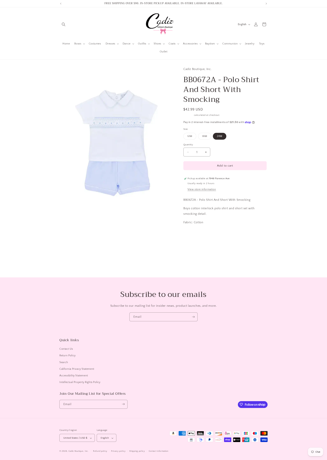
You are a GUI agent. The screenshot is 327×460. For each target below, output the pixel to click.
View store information (202, 189)
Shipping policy (137, 451)
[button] (63, 24)
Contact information (158, 451)
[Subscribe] (193, 316)
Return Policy (67, 355)
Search (63, 362)
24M (219, 136)
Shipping (188, 115)
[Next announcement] (266, 3)
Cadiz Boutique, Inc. (79, 451)
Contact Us (66, 349)
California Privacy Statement (76, 368)
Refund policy (100, 451)
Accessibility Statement (73, 375)
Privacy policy (118, 451)
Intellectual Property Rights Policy (79, 382)
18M (206, 137)
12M (191, 137)
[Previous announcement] (61, 3)
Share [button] (190, 242)
